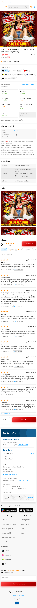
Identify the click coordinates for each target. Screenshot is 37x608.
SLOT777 (16, 130)
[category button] (2, 7)
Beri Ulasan (29, 244)
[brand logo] (6, 7)
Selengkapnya (29, 498)
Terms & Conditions (18, 595)
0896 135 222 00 (23, 481)
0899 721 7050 (23, 445)
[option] (18, 29)
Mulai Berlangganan (18, 584)
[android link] (9, 510)
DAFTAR (24, 420)
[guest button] (34, 7)
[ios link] (26, 510)
